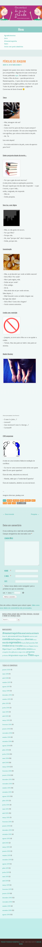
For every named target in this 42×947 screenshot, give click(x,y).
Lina (24, 646)
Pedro (24, 652)
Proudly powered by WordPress (10, 942)
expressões (16, 500)
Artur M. (4, 636)
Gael (27, 643)
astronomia (11, 636)
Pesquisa (35, 514)
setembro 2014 (7, 741)
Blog (4, 500)
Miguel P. (10, 649)
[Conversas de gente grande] (21, 22)
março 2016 (6, 691)
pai (13, 652)
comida (6, 639)
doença (35, 639)
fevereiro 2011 (6, 889)
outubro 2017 (6, 682)
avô (17, 636)
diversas (29, 639)
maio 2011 (5, 876)
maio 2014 (5, 758)
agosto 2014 (6, 745)
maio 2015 (5, 712)
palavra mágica (18, 652)
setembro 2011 (6, 859)
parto (9, 503)
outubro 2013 (6, 788)
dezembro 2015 (7, 695)
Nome (7, 570)
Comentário (8, 538)
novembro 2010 (7, 902)
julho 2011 (5, 868)
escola (5, 642)
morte (33, 500)
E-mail (7, 576)
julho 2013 (5, 800)
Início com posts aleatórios (13, 47)
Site (5, 581)
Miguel (4, 649)
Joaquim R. (27, 500)
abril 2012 (5, 843)
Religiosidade (13, 655)
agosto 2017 (6, 686)
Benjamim (26, 636)
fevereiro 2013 (7, 822)
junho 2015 (5, 708)
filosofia (23, 643)
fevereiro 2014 (7, 771)
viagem (36, 655)
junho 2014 (5, 754)
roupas (20, 655)
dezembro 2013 (7, 779)
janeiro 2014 (6, 775)
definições (15, 639)
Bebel (20, 636)
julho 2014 (5, 750)
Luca (27, 646)
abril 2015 (5, 716)
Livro (6, 38)
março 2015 (6, 720)
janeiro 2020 (6, 670)
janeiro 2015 (6, 729)
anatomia (9, 500)
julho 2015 (5, 703)
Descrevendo (8, 514)
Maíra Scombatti (17, 65)
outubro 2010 (6, 906)
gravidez (32, 643)
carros (32, 636)
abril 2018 (5, 678)
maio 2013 (5, 809)
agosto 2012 (6, 838)
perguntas (30, 652)
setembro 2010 (7, 910)
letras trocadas (16, 646)
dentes (23, 639)
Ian (36, 643)
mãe (19, 649)
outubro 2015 (6, 699)
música (5, 503)
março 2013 (6, 817)
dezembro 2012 (7, 830)
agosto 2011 (6, 864)
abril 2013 (5, 813)
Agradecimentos (10, 35)
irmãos (22, 500)
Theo (31, 655)
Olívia (10, 652)
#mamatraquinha (10, 41)
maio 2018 (5, 674)
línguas (31, 646)
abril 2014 (5, 762)
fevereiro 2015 (7, 724)
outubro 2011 (6, 855)
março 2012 (6, 847)
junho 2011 (5, 872)
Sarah (25, 655)
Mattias (36, 646)
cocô (35, 636)
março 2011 (5, 885)
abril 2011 (5, 881)
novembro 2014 (7, 733)
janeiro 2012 (6, 851)
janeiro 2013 (6, 826)
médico (23, 649)
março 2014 (6, 767)
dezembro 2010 (7, 898)
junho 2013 (5, 805)
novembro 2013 (7, 784)
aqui (16, 75)
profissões (5, 655)
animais (35, 633)
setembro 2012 (7, 834)
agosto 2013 (6, 796)
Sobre (6, 44)
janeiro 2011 (6, 893)
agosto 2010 (6, 914)
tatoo (14, 503)
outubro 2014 (6, 737)
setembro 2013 (7, 792)
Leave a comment (21, 503)
